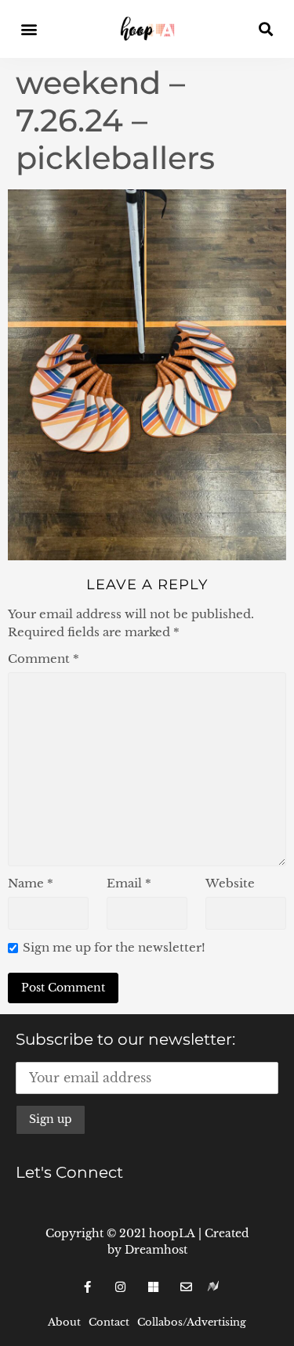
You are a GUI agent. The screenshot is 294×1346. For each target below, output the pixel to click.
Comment (43, 658)
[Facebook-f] (87, 1286)
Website (230, 883)
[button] (29, 29)
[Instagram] (120, 1286)
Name (30, 883)
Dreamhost (156, 1250)
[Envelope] (186, 1286)
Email (129, 883)
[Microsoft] (153, 1286)
